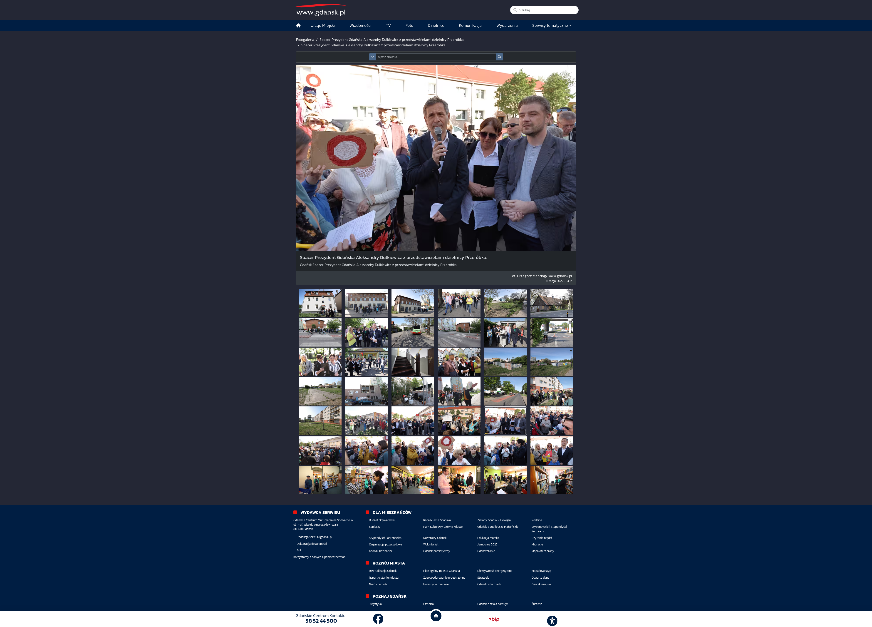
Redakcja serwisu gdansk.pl (314, 537)
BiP (299, 550)
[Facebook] (378, 619)
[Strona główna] (298, 25)
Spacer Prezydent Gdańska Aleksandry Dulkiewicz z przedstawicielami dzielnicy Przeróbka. (392, 39)
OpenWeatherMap (333, 557)
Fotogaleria (305, 39)
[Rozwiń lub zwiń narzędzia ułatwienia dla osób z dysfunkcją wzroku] (551, 619)
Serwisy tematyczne (550, 25)
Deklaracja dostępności (312, 544)
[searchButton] (499, 56)
